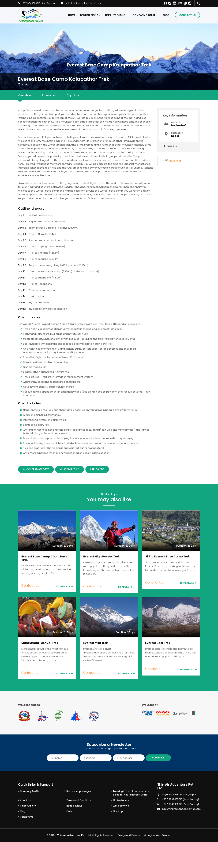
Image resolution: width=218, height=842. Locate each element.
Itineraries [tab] (49, 95)
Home (71, 15)
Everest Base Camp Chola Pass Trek (44, 558)
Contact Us (187, 15)
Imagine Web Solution (158, 835)
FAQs (69, 811)
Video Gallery (28, 805)
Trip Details (63, 586)
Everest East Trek (157, 643)
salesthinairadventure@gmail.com (83, 3)
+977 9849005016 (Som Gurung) (39, 3)
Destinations (89, 15)
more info (171, 145)
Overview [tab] (24, 95)
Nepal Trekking (115, 15)
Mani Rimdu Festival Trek (39, 643)
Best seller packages (78, 791)
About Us (25, 800)
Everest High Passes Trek (101, 556)
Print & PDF (97, 469)
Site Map (118, 811)
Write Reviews (121, 805)
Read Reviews (74, 805)
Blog (165, 15)
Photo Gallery (121, 800)
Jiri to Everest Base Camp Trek (167, 556)
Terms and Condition (78, 800)
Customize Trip (69, 469)
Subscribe (158, 757)
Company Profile (143, 15)
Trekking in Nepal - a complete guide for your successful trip (131, 793)
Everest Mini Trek (95, 643)
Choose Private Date (36, 469)
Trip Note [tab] (73, 95)
